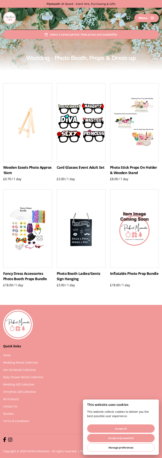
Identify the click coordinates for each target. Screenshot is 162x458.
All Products (11, 399)
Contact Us (10, 406)
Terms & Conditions (16, 421)
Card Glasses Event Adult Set (80, 167)
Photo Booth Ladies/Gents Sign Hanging (78, 276)
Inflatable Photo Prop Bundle (134, 273)
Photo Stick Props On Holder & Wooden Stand (133, 170)
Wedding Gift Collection (18, 384)
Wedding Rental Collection (20, 362)
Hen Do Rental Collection (19, 370)
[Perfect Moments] (9, 18)
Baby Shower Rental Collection (23, 377)
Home (7, 355)
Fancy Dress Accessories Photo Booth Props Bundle (25, 276)
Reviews (8, 414)
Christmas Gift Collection (19, 392)
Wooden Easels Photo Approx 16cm (27, 170)
